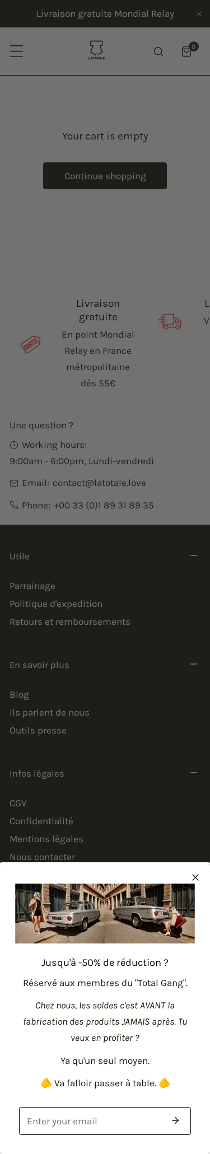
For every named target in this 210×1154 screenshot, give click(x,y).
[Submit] (175, 1120)
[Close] (195, 877)
